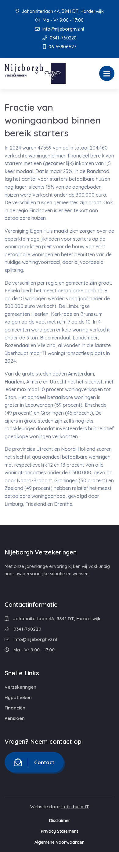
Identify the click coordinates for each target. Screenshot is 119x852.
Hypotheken (18, 697)
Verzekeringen (20, 687)
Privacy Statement (59, 831)
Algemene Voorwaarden (59, 842)
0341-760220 (63, 38)
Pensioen (15, 718)
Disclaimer (59, 820)
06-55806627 (61, 47)
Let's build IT (75, 806)
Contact (44, 762)
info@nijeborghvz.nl (62, 29)
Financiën (15, 708)
